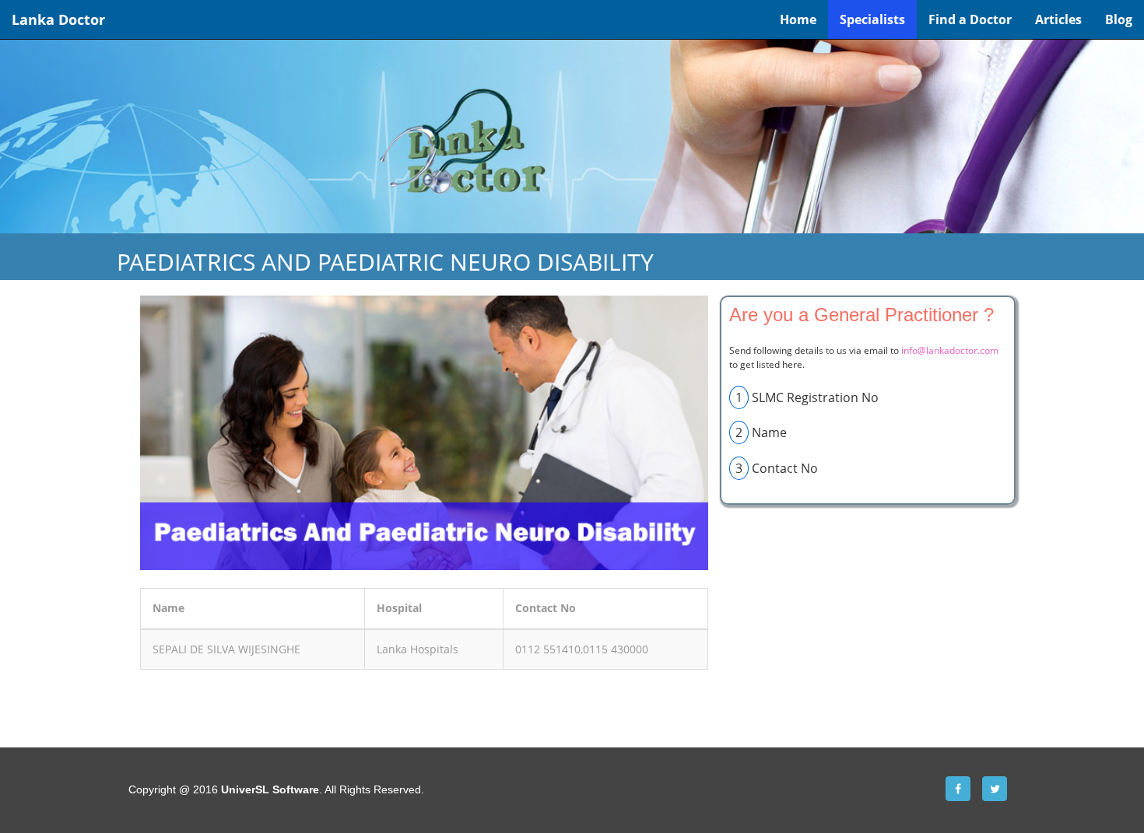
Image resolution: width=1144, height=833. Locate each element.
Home (798, 19)
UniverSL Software (270, 789)
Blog (1118, 19)
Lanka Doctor (58, 19)
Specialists (872, 19)
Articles (1058, 19)
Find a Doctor (970, 19)
